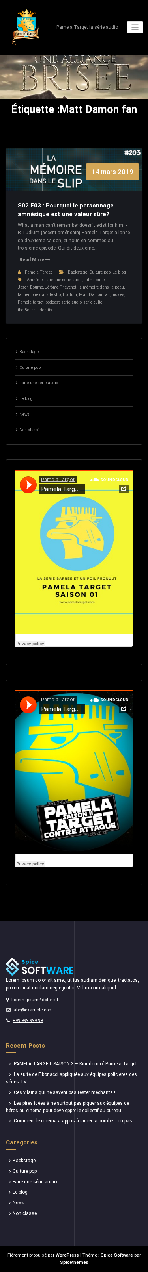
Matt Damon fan (94, 294)
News (24, 414)
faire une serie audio (63, 279)
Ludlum (70, 294)
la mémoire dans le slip (39, 294)
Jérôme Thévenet (60, 287)
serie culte (93, 302)
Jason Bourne (30, 287)
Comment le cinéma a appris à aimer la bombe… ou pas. (73, 1121)
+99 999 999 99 (28, 1020)
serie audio (72, 302)
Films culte (94, 279)
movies (118, 294)
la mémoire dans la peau (101, 287)
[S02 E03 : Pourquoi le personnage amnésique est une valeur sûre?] (74, 178)
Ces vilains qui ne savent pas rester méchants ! (64, 1092)
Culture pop (100, 272)
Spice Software (117, 1255)
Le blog (119, 272)
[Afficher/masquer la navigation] (135, 27)
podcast (52, 302)
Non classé (29, 429)
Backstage (77, 272)
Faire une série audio (38, 382)
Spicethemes (74, 1262)
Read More (32, 260)
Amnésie (35, 279)
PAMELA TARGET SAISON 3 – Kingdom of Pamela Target (75, 1063)
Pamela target (30, 302)
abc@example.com (33, 1010)
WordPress (67, 1255)
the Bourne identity (35, 310)
